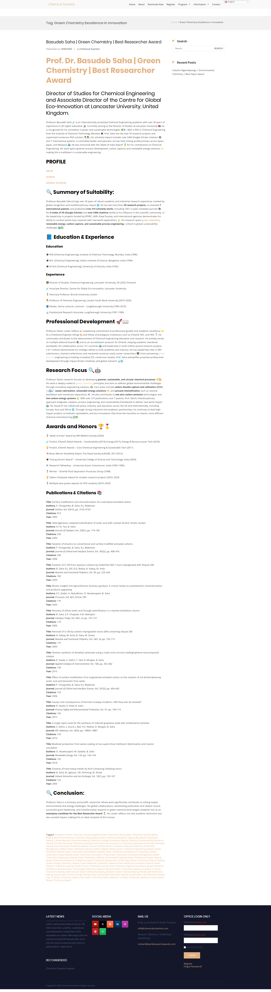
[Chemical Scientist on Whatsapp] (102, 931)
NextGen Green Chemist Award (122, 871)
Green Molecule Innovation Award (135, 863)
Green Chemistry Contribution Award (84, 851)
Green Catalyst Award (104, 848)
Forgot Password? (193, 966)
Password (195, 934)
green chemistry (151, 220)
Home (132, 4)
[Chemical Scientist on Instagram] (125, 924)
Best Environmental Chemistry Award (73, 837)
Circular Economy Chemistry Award (72, 843)
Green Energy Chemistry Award (62, 863)
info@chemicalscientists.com (153, 928)
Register (171, 4)
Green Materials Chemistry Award (98, 863)
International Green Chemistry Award (85, 871)
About (141, 4)
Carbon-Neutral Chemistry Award (71, 840)
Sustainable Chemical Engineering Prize (75, 874)
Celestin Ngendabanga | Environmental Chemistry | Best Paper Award (193, 72)
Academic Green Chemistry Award (73, 834)
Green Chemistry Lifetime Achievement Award (102, 857)
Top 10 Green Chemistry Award (62, 877)
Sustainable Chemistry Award (112, 874)
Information (200, 4)
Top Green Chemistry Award (95, 877)
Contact (216, 4)
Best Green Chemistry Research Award (114, 837)
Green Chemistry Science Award (147, 860)
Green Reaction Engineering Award (127, 865)
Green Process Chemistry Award (91, 865)
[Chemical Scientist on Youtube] (95, 924)
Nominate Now (155, 4)
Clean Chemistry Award (104, 843)
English (231, 2)
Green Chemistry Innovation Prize (90, 854)
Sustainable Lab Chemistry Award (147, 874)
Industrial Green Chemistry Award (122, 868)
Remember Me (194, 947)
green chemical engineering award (135, 848)
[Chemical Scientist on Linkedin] (117, 924)
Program (182, 4)
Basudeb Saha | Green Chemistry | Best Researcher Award (103, 42)
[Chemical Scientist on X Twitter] (102, 924)
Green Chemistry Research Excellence (66, 860)
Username (195, 922)
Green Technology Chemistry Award (84, 868)
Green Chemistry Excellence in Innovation (127, 851)
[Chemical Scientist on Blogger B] (110, 924)
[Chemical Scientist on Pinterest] (95, 931)
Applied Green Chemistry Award (109, 834)
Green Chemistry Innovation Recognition (130, 854)
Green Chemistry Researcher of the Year (108, 860)
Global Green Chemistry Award (76, 848)
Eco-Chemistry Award (129, 843)
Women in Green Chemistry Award (129, 877)
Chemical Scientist (61, 4)
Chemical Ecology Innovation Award (109, 840)
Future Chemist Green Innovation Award (110, 846)
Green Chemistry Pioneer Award (144, 857)
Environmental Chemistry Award (71, 846)
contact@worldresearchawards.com (156, 944)
